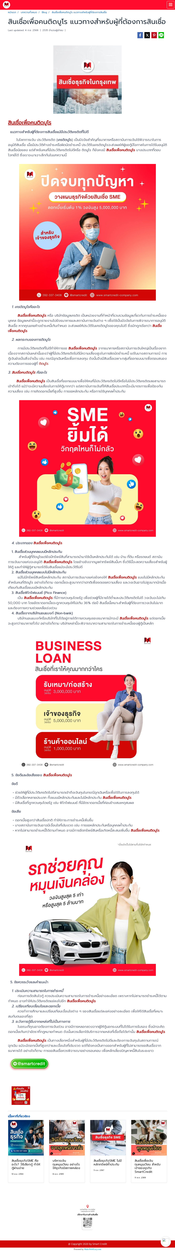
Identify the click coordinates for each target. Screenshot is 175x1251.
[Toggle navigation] (170, 5)
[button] (165, 1241)
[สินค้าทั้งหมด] (87, 1217)
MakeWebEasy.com (92, 1249)
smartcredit (14, 1233)
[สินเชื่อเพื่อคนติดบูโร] (29, 1064)
